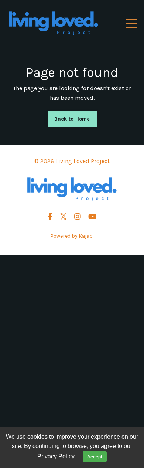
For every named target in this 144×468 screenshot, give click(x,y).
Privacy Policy (55, 456)
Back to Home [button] (72, 119)
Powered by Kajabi (72, 236)
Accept (94, 456)
